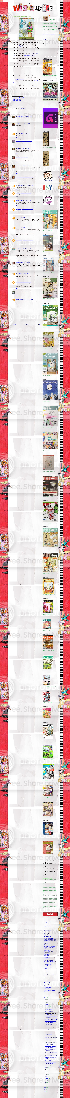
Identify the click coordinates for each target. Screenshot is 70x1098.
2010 (45, 1087)
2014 (45, 1002)
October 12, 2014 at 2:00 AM (25, 282)
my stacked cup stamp (29, 55)
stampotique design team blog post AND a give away (50, 1046)
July (46, 1069)
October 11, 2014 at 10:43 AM (25, 217)
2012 (45, 1084)
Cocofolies (18, 248)
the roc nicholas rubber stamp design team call (50, 1033)
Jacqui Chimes (18, 209)
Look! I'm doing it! (47, 988)
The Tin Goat (46, 984)
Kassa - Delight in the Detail (49, 946)
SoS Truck (45, 971)
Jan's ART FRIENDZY (48, 938)
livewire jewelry (47, 954)
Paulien (17, 262)
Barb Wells (18, 193)
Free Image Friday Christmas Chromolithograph (49, 952)
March (46, 1076)
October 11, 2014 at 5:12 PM (24, 262)
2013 (45, 1082)
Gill (16, 133)
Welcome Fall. (46, 934)
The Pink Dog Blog (47, 982)
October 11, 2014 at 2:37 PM (28, 240)
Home (26, 324)
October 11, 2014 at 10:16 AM (27, 209)
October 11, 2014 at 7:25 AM (23, 165)
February (47, 1078)
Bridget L (17, 282)
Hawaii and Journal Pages (48, 944)
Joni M (17, 273)
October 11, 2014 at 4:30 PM (25, 248)
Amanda (17, 123)
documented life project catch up (51, 1019)
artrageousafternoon (48, 927)
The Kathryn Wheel (48, 979)
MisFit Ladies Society (49, 1044)
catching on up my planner (50, 1042)
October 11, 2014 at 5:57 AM (26, 141)
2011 (45, 1085)
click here (33, 86)
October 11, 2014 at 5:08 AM (23, 133)
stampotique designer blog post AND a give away (50, 1013)
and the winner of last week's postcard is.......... (50, 1050)
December (45, 968)
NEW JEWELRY (47, 955)
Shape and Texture (47, 928)
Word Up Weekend (47, 931)
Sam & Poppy (18, 141)
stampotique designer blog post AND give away (50, 1058)
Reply (17, 120)
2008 (45, 1091)
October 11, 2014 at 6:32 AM (23, 148)
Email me (44, 39)
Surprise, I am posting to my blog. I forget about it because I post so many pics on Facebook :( (50, 940)
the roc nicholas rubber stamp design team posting (50, 1021)
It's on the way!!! (46, 923)
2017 (45, 997)
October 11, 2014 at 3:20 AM (24, 123)
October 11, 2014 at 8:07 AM (27, 185)
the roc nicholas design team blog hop (21, 16)
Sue (16, 157)
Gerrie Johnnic (19, 177)
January (46, 1080)
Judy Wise (46, 943)
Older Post (38, 324)
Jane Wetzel (18, 116)
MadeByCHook (47, 957)
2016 (45, 999)
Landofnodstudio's (47, 950)
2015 (45, 1001)
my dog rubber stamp (23, 46)
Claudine (17, 200)
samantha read (17, 100)
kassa (17, 165)
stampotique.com (19, 79)
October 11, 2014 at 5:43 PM (24, 273)
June (46, 1071)
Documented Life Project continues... (50, 978)
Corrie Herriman (19, 240)
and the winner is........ (49, 1011)
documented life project (49, 1026)
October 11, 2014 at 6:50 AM (23, 157)
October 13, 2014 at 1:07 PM (27, 299)
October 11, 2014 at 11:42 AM (25, 227)
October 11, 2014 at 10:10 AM (25, 200)
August (46, 1067)
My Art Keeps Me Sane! (48, 960)
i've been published (48, 1024)
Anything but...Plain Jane (49, 925)
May (46, 1072)
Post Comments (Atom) (22, 327)
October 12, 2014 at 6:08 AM (23, 291)
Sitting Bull (46, 958)
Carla (17, 291)
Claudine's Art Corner (48, 930)
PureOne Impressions (48, 967)
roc (51, 15)
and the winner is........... (49, 1060)
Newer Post (14, 324)
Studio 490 (46, 973)
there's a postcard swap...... (49, 1009)
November (47, 1006)
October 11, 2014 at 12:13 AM (26, 116)
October (46, 1008)
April (46, 1074)
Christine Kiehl (19, 299)
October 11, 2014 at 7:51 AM (27, 177)
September (47, 1065)
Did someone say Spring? (48, 985)
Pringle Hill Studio (47, 964)
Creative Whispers (47, 933)
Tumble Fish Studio (47, 987)
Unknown (17, 217)
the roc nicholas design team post (51, 1055)
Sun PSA (45, 991)
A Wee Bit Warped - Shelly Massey (49, 921)
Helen (17, 148)
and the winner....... (48, 1031)
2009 (45, 1089)
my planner (47, 1035)
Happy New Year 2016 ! (48, 926)
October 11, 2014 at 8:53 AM (25, 193)
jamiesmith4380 (19, 185)
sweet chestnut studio (48, 977)
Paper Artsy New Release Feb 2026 (50, 980)
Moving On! (46, 965)
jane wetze (16, 99)
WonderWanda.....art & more (49, 990)
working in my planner (49, 1040)
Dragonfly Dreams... (48, 936)
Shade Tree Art (47, 970)
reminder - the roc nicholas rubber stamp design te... (51, 1017)
